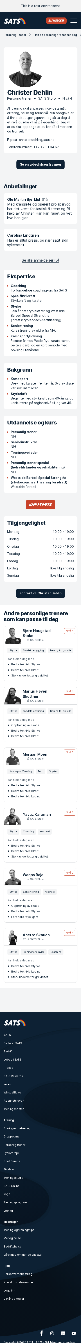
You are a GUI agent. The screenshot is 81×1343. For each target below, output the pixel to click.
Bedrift (8, 1051)
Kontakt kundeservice (18, 1282)
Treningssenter (14, 1109)
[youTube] (73, 1333)
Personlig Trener (15, 35)
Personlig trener (14, 1145)
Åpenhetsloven (14, 1100)
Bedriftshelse (13, 1246)
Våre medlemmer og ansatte (23, 1254)
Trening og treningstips (19, 1230)
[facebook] (41, 1333)
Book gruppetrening (17, 1128)
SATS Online (12, 1186)
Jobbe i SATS (12, 1059)
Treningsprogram (15, 1202)
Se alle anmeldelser (40, 260)
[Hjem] (15, 20)
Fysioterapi (11, 1153)
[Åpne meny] (73, 20)
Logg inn (9, 1290)
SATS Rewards (13, 1076)
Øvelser (9, 1169)
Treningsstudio (13, 1177)
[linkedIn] (63, 1333)
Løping (8, 1210)
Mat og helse (12, 1238)
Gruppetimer (12, 1136)
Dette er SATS (13, 1043)
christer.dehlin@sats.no (36, 140)
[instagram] (52, 1333)
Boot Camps (12, 1161)
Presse (8, 1067)
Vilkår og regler (14, 1298)
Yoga (7, 1194)
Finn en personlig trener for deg (55, 35)
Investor (9, 1084)
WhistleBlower (13, 1092)
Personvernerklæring (18, 1274)
